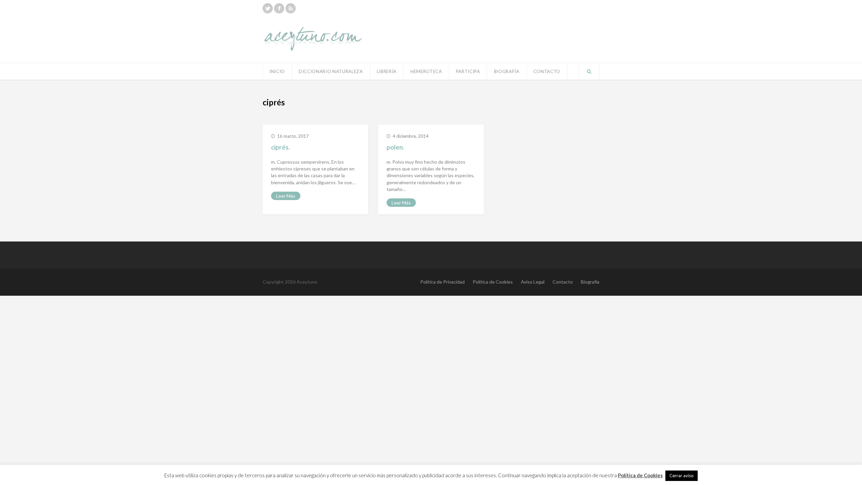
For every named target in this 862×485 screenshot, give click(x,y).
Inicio (277, 71)
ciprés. (280, 147)
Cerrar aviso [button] (681, 475)
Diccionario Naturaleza (331, 71)
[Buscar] (588, 71)
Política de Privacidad (442, 282)
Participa (468, 71)
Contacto (546, 71)
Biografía (507, 71)
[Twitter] (268, 8)
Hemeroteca (426, 71)
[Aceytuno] (313, 31)
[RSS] (291, 8)
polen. (395, 147)
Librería (387, 71)
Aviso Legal (532, 282)
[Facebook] (279, 8)
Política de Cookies (493, 282)
